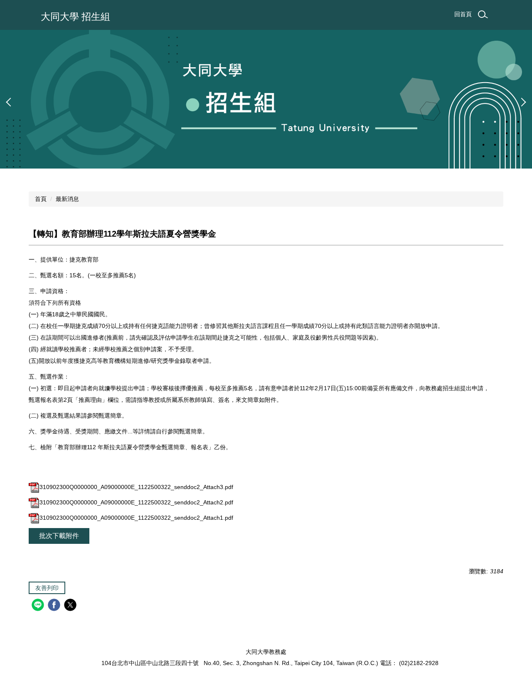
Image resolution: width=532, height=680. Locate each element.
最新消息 (67, 199)
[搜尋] (483, 14)
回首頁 (463, 14)
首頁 (41, 199)
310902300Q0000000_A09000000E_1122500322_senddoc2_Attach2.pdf (136, 502)
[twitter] (71, 606)
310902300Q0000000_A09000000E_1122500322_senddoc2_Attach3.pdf (136, 487)
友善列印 (47, 588)
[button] (10, 102)
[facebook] (55, 606)
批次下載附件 (59, 535)
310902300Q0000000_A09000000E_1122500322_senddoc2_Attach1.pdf (136, 517)
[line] (39, 606)
